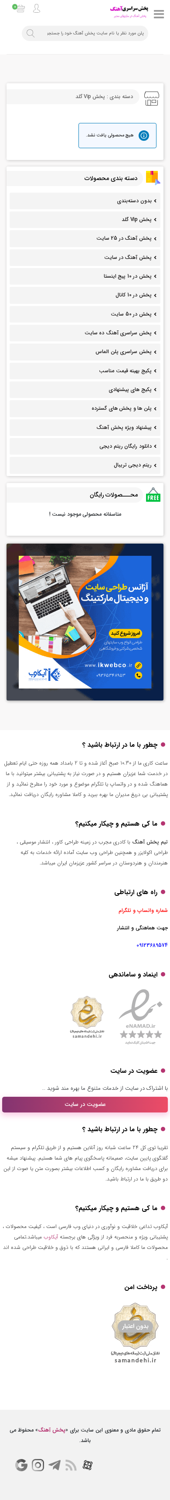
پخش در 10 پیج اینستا (128, 276)
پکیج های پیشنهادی (130, 389)
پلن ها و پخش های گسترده (122, 408)
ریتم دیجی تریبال (133, 465)
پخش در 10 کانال (134, 295)
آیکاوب (51, 1237)
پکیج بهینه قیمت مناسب (125, 371)
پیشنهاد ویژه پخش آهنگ (124, 427)
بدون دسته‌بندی (134, 201)
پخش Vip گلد (137, 219)
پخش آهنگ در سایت (128, 257)
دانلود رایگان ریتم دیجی (125, 446)
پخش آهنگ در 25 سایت (124, 238)
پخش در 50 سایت (131, 314)
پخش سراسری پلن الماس (123, 351)
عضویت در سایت (85, 1104)
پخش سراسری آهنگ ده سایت (118, 333)
